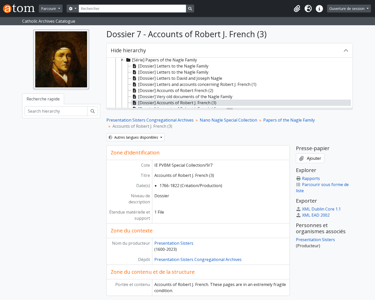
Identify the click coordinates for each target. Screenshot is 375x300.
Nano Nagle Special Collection (228, 120)
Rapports (311, 178)
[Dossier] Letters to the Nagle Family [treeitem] (173, 66)
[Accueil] (21, 8)
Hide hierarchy (128, 50)
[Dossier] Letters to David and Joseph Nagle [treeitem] (180, 78)
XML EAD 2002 (316, 215)
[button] (297, 8)
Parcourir (49, 8)
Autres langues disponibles (136, 137)
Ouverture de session (347, 8)
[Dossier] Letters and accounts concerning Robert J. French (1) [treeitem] (197, 84)
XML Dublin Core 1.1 (321, 209)
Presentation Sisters (173, 243)
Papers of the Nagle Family (289, 120)
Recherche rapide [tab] (43, 99)
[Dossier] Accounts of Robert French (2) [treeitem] (175, 90)
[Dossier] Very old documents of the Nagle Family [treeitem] (185, 96)
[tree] (230, 83)
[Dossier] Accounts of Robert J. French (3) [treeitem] (177, 103)
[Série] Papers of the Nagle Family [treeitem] (164, 60)
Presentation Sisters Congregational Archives (150, 120)
